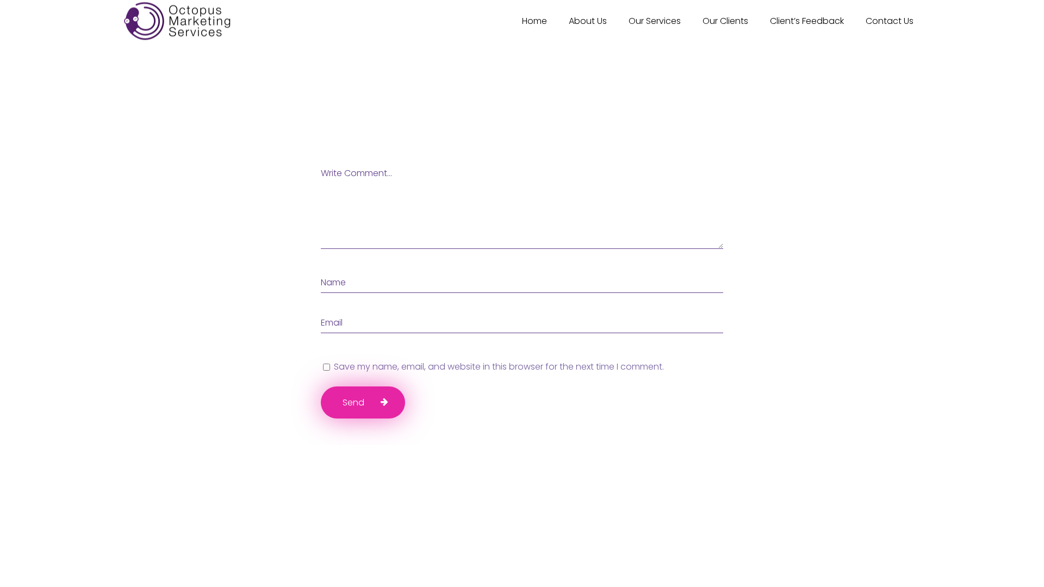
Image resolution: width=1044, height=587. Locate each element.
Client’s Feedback (807, 21)
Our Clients (725, 21)
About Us (588, 21)
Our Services (655, 21)
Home (534, 21)
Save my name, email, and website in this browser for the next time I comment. (499, 366)
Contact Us (889, 21)
